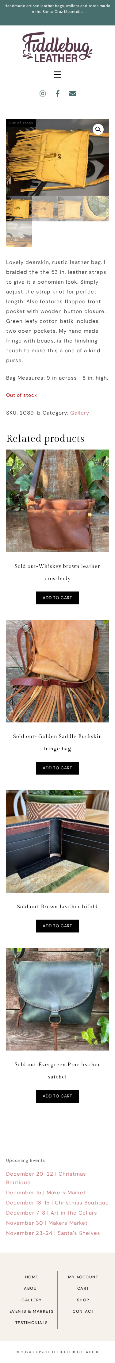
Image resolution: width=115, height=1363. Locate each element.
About (32, 1288)
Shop (83, 1300)
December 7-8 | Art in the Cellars (51, 1212)
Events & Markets (32, 1311)
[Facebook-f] (57, 93)
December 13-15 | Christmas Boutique (57, 1202)
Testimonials (31, 1322)
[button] (98, 129)
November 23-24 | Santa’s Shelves (53, 1233)
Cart (83, 1288)
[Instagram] (42, 93)
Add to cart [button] (57, 597)
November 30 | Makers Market (47, 1222)
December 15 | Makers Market (46, 1192)
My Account (83, 1277)
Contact (83, 1311)
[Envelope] (72, 93)
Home (31, 1277)
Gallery (79, 412)
